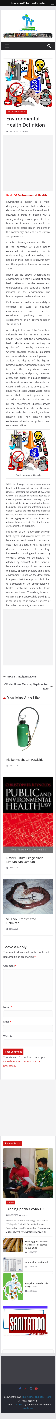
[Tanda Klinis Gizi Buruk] (13, 1265)
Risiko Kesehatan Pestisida (24, 760)
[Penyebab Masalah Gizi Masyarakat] (13, 1287)
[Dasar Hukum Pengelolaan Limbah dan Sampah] (28, 778)
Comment (9, 965)
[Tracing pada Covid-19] (28, 1173)
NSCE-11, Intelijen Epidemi (21, 676)
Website (7, 1036)
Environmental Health (32, 195)
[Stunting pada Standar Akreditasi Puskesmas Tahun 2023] (13, 1247)
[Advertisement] (28, 163)
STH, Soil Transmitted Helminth (21, 921)
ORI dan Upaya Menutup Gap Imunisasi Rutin (26, 686)
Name (7, 1007)
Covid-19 (10, 1202)
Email (7, 1021)
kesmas (25, 131)
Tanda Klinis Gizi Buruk (37, 1262)
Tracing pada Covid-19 (25, 1208)
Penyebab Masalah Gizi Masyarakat (37, 1285)
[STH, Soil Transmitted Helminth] (28, 881)
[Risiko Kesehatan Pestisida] (28, 707)
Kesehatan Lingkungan (16, 112)
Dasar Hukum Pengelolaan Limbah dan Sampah (24, 860)
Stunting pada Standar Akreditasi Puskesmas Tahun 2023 (36, 1244)
